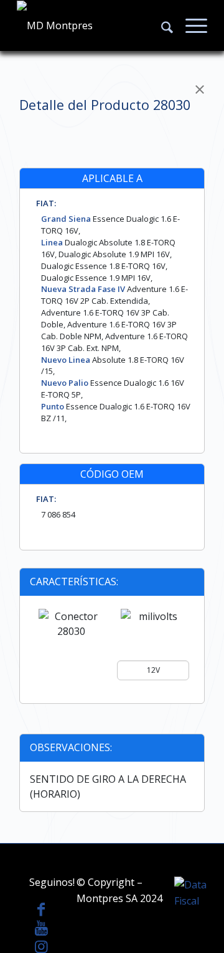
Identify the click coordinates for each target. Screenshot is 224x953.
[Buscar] (161, 25)
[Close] (200, 89)
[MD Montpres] (93, 25)
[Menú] (190, 25)
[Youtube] (41, 927)
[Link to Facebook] (41, 909)
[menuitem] (161, 25)
